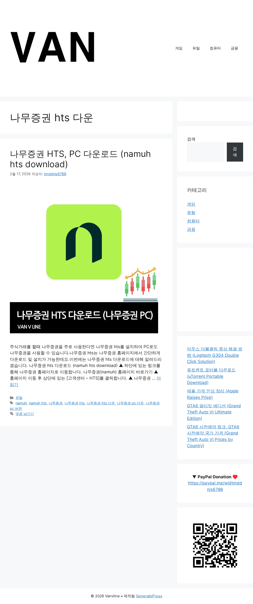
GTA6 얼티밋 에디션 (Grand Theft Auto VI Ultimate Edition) (214, 412)
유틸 (196, 48)
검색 (191, 139)
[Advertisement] (220, 288)
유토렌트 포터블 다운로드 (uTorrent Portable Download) (211, 376)
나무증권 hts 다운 (101, 403)
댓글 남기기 (25, 413)
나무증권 (56, 403)
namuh (21, 403)
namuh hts (38, 403)
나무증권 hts (74, 403)
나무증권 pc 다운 (130, 403)
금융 (234, 48)
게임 (179, 48)
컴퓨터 (215, 48)
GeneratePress (149, 596)
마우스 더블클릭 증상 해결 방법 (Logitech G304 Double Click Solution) (214, 355)
